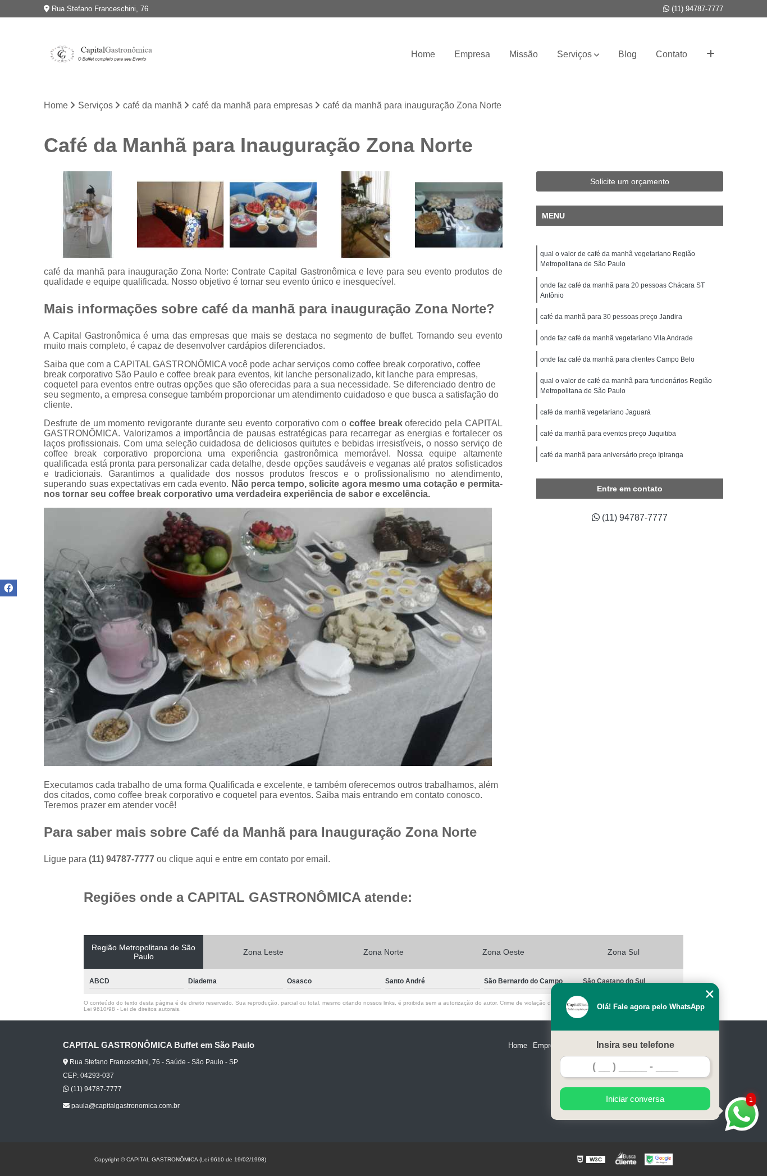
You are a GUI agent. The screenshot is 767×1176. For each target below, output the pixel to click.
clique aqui (191, 859)
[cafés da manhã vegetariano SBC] (273, 214)
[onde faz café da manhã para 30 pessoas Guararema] (458, 214)
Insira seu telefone (635, 1045)
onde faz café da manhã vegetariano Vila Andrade (616, 338)
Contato (671, 54)
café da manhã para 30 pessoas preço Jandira (611, 317)
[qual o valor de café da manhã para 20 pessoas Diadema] (180, 214)
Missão (523, 54)
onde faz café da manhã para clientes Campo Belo (617, 359)
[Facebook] (8, 588)
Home (423, 54)
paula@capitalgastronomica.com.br (125, 1106)
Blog (627, 54)
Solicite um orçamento (629, 181)
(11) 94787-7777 (696, 8)
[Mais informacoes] (710, 54)
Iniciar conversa (635, 1099)
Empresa (472, 54)
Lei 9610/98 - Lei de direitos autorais (131, 1009)
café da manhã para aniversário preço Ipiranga (611, 455)
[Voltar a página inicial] (100, 54)
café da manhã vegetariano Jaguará (595, 412)
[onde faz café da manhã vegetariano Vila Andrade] (87, 214)
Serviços (574, 54)
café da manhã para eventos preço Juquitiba (608, 433)
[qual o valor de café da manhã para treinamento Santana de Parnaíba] (365, 214)
